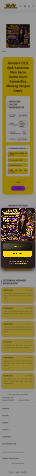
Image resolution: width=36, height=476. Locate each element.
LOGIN (17, 246)
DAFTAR (17, 254)
